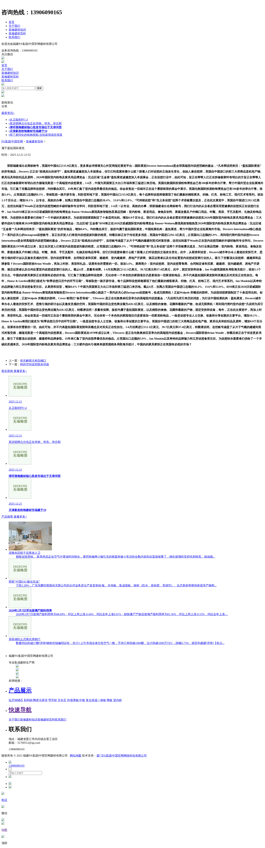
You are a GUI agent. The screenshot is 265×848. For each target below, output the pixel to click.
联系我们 (14, 37)
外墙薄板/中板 (76, 700)
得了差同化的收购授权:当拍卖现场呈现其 (35, 134)
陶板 (109, 700)
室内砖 (117, 700)
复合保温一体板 (96, 700)
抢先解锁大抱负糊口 (33, 360)
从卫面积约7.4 (18, 119)
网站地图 (75, 755)
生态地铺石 (16, 700)
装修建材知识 (17, 29)
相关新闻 (14, 371)
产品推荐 (14, 516)
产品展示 (20, 690)
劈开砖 (52, 700)
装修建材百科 (17, 33)
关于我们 (14, 25)
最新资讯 (8, 113)
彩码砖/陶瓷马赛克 (36, 700)
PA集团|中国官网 (12, 141)
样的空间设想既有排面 (34, 364)
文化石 (62, 700)
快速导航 (20, 709)
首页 (11, 22)
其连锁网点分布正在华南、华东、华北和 (35, 123)
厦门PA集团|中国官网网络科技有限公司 (121, 755)
